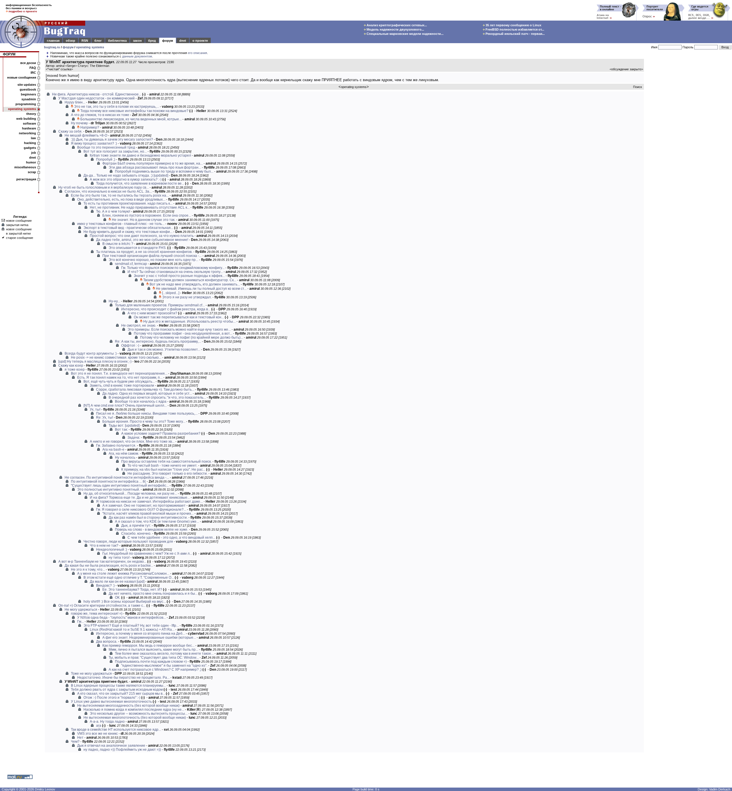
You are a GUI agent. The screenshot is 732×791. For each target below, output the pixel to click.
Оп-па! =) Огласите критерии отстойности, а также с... (102, 606)
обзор (70, 40)
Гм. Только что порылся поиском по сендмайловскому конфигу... (172, 268)
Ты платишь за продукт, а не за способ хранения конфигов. (144, 252)
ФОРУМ (9, 54)
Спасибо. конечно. (136, 534)
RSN (84, 40)
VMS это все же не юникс (97, 734)
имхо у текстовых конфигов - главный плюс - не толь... (120, 224)
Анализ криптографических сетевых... (396, 25)
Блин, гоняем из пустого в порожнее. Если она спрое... (146, 215)
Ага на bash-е (113, 450)
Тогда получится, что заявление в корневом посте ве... (140, 183)
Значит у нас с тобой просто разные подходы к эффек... (179, 276)
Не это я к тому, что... (88, 570)
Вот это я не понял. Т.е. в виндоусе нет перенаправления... (119, 373)
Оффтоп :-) (130, 345)
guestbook (28, 89)
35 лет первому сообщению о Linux (513, 25)
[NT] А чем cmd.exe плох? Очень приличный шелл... (125, 406)
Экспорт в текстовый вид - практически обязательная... (128, 228)
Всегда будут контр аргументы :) (91, 353)
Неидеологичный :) (111, 550)
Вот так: (121, 430)
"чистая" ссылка (59, 69)
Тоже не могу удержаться (91, 674)
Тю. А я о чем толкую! (113, 211)
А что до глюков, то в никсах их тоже (100, 115)
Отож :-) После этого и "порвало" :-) (111, 698)
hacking (30, 143)
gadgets (30, 147)
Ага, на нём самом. (124, 454)
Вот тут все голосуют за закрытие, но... (115, 151)
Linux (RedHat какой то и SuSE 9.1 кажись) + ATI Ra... (132, 630)
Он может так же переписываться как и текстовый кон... (179, 317)
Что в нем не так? (104, 546)
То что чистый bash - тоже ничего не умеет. (162, 466)
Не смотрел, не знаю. (138, 325)
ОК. (117, 598)
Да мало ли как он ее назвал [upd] (117, 582)
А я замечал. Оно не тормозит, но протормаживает (144, 506)
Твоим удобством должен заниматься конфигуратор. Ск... (189, 280)
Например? (89, 127)
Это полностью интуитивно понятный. (108, 490)
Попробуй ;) (105, 159)
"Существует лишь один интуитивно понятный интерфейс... (120, 486)
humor (31, 162)
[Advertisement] (689, 145)
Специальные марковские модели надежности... (404, 33)
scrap (32, 172)
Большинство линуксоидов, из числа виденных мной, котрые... (131, 119)
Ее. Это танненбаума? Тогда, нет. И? (132, 590)
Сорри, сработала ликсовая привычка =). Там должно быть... (145, 389)
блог (98, 40)
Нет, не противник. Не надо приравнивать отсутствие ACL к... (140, 207)
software (29, 123)
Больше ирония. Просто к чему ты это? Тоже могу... (143, 422)
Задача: (134, 438)
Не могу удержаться (81, 610)
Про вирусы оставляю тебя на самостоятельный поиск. (166, 462)
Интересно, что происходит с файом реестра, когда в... (165, 309)
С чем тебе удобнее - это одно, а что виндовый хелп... (171, 538)
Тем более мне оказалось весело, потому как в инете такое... (164, 654)
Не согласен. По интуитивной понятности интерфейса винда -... (117, 478)
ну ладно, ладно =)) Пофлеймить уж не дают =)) (122, 750)
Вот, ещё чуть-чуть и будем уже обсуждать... (119, 381)
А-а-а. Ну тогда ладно (107, 722)
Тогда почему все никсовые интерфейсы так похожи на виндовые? (134, 111)
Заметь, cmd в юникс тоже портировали (122, 385)
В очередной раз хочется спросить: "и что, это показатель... (157, 398)
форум (167, 40)
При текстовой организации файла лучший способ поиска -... (152, 256)
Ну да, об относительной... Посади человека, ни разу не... (130, 494)
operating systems (90, 47)
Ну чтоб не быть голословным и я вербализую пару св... (103, 187)
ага (98, 726)
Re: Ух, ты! (104, 418)
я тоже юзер (75, 369)
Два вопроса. (106, 642)
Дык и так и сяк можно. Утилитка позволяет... (164, 349)
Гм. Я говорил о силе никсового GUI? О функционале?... (141, 510)
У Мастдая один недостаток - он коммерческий (96, 98)
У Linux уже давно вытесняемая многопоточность (111, 702)
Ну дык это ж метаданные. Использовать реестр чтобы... (189, 321)
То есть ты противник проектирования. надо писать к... (127, 203)
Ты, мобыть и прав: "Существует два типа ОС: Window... (154, 658)
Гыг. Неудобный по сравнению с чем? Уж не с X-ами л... (147, 554)
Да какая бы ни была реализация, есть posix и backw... (109, 566)
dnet (182, 40)
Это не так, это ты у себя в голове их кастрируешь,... (116, 107)
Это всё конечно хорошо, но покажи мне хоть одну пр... (153, 260)
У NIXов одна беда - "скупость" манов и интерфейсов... (121, 618)
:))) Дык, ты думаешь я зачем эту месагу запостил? (112, 139)
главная (53, 40)
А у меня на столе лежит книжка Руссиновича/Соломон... (123, 574)
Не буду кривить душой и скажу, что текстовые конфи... (127, 232)
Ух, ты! (95, 410)
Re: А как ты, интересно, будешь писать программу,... (158, 341)
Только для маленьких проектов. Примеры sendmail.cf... (160, 305)
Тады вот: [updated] (124, 426)
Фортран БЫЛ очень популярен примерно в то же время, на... (152, 163)
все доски (28, 63)
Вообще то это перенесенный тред (106, 147)
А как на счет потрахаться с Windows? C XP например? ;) (155, 670)
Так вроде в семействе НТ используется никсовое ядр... (116, 730)
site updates (26, 84)
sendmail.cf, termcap (131, 264)
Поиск (637, 87)
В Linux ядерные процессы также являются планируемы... (118, 686)
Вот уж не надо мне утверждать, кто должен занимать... (195, 284)
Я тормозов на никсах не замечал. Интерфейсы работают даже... (149, 502)
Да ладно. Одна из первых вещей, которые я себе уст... (147, 393)
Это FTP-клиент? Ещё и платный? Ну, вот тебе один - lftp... (131, 626)
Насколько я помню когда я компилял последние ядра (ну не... (133, 710)
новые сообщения (21, 77)
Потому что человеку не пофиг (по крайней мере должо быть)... (191, 337)
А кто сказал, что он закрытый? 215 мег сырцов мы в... (121, 694)
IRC (33, 72)
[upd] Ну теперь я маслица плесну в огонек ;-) (95, 361)
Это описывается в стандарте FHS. (137, 248)
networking (27, 133)
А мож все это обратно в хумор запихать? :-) (126, 179)
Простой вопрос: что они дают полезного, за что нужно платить (142, 236)
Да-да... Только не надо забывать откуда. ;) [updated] (125, 175)
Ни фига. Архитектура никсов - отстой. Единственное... (96, 94)
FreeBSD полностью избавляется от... (514, 29)
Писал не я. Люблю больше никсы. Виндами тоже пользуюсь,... (147, 414)
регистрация (26, 179)
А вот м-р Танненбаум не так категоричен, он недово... (102, 562)
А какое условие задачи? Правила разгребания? (160, 434)
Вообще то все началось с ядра (140, 402)
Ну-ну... (114, 301)
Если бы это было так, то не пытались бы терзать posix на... (120, 195)
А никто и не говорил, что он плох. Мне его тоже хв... (132, 442)
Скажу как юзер (70, 365)
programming (25, 104)
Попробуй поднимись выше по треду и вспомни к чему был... (164, 171)
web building (26, 118)
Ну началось (125, 458)
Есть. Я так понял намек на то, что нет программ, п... (119, 377)
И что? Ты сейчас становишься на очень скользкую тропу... (175, 272)
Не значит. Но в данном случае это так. (143, 220)
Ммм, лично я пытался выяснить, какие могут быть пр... (153, 650)
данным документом (137, 56)
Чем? (75, 742)
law (33, 138)
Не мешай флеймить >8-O (86, 135)
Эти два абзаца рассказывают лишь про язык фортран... (155, 167)
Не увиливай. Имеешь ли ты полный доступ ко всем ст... (201, 289)
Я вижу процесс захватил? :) (94, 143)
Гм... (80, 622)
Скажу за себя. (70, 131)
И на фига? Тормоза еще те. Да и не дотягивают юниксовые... (140, 498)
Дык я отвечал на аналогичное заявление (111, 746)
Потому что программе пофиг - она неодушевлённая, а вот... (183, 333)
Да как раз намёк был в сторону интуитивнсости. (148, 518)
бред (152, 40)
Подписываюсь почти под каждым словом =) (151, 662)
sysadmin (28, 99)
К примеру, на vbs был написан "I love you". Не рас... (163, 470)
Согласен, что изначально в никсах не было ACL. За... (108, 191)
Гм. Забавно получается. (116, 446)
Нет (80, 738)
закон (137, 40)
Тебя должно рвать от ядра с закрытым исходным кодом (117, 690)
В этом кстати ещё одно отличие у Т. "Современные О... (128, 578)
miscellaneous (25, 167)
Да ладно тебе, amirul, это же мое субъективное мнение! (142, 240)
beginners (28, 94)
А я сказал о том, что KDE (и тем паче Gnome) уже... (157, 522)
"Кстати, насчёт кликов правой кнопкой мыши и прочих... (148, 514)
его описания (197, 53)
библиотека (117, 40)
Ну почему (79, 123)
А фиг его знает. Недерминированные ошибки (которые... (149, 638)
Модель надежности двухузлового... (395, 29)
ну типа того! (119, 558)
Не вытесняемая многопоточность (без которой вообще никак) (134, 718)
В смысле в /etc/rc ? (117, 244)
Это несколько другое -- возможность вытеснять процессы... (139, 714)
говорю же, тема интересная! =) (96, 614)
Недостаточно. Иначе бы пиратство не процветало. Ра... (123, 678)
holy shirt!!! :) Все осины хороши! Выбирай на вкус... (124, 602)
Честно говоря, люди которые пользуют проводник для (128, 542)
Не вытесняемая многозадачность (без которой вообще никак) (128, 706)
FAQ (32, 67)
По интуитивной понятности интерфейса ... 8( (108, 482)
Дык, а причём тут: (136, 526)
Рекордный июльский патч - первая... (515, 33)
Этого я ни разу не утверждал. (187, 297)
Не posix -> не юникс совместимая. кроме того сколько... (116, 357)
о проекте (200, 40)
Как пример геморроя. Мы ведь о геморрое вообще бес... (148, 646)
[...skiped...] (170, 293)
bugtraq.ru (52, 47)
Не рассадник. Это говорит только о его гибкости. (168, 474)
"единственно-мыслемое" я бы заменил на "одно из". (164, 666)
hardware (29, 128)
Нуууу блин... (75, 102)
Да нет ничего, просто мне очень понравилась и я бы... (153, 594)
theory (31, 113)
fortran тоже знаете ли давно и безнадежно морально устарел (140, 155)
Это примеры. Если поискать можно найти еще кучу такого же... (179, 329)
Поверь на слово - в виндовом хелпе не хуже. (151, 530)
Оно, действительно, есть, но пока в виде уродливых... (121, 199)
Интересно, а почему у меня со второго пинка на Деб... (140, 634)
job (33, 152)
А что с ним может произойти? (152, 313)
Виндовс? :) (105, 586)
